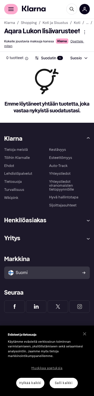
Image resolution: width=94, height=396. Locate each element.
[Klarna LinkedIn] (36, 306)
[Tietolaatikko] (27, 58)
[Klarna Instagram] (79, 306)
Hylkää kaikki (30, 383)
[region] (47, 361)
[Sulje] (84, 334)
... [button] (87, 23)
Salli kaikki (63, 383)
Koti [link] (77, 23)
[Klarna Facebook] (14, 306)
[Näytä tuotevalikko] (84, 32)
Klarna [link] (9, 23)
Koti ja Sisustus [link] (55, 23)
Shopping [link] (29, 23)
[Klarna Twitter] (58, 306)
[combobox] (78, 58)
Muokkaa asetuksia (46, 368)
